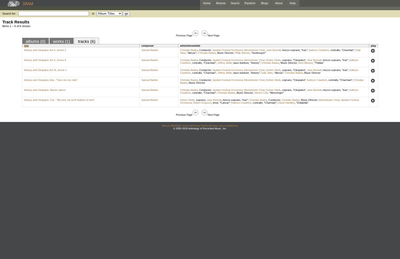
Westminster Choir (254, 50)
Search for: (9, 13)
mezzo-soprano (291, 50)
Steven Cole (261, 92)
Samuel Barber (149, 50)
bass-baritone (241, 62)
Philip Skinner (242, 52)
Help (293, 3)
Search (235, 3)
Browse (221, 3)
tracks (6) (86, 41)
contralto (335, 50)
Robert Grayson (202, 102)
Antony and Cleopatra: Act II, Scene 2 (45, 50)
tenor (215, 102)
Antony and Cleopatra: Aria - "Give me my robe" (51, 80)
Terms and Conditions (224, 125)
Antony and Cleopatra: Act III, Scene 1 (45, 70)
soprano (286, 60)
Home (207, 3)
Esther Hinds (273, 60)
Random (249, 3)
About (278, 3)
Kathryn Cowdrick (319, 50)
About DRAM (170, 125)
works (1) (61, 41)
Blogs (264, 3)
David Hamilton (286, 102)
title (26, 45)
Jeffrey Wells (224, 62)
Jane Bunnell (273, 50)
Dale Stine (267, 72)
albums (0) (35, 41)
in (93, 13)
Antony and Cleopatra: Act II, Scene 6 (45, 60)
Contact (185, 125)
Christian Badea (189, 50)
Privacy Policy (200, 125)
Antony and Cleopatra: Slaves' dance (45, 90)
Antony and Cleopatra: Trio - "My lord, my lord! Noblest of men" (59, 100)
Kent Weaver (305, 62)
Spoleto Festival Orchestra (227, 50)
